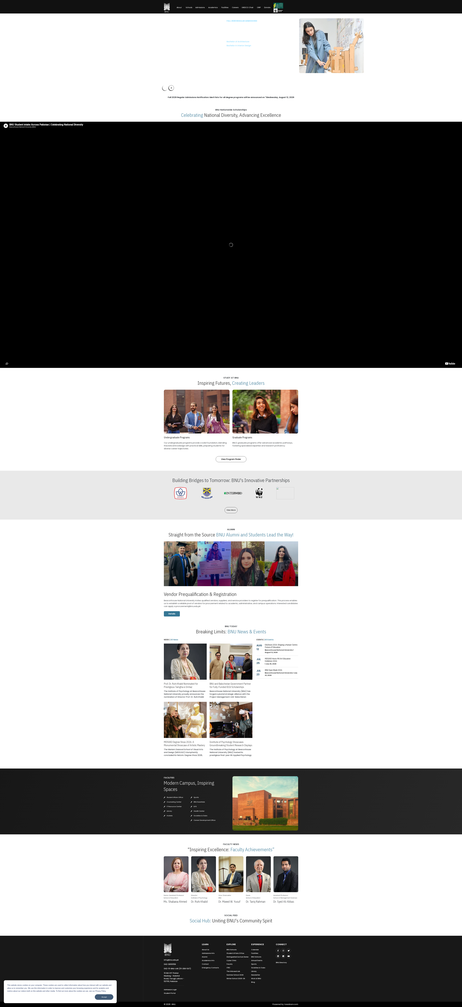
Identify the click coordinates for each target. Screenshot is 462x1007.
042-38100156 (170, 964)
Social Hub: (200, 920)
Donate (267, 7)
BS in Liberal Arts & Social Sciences (178, 41)
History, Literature (175, 49)
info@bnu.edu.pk (171, 960)
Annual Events (256, 960)
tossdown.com (291, 1004)
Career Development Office (204, 820)
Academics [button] (213, 7)
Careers (235, 7)
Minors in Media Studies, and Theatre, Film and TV (181, 45)
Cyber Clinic (231, 960)
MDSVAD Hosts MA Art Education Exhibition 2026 (278, 659)
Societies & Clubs (200, 816)
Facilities (254, 953)
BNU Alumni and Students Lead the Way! (254, 534)
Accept (104, 997)
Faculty (230, 964)
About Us (205, 949)
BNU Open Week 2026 (273, 670)
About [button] (179, 7)
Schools (189, 7)
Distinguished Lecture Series (237, 957)
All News (174, 639)
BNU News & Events (247, 631)
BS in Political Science (172, 54)
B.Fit (195, 806)
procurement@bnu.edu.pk (188, 606)
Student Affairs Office (174, 797)
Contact (205, 964)
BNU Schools (232, 949)
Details (171, 613)
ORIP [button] (259, 7)
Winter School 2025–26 (236, 978)
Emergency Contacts (210, 968)
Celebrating (192, 115)
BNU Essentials (199, 802)
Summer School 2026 (235, 975)
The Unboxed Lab (233, 971)
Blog (253, 982)
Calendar (255, 949)
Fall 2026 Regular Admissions (177, 21)
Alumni (204, 957)
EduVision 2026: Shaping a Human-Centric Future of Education (281, 646)
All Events (269, 639)
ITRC (228, 968)
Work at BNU (256, 978)
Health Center (199, 811)
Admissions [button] (200, 7)
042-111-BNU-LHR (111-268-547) (177, 968)
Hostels (169, 816)
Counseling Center (173, 802)
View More (231, 510)
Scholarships (187, 66)
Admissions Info (208, 953)
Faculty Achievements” (252, 849)
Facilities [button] (224, 7)
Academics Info (208, 960)
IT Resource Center (174, 806)
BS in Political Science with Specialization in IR (183, 58)
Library (169, 811)
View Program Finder (231, 459)
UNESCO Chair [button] (247, 7)
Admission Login (170, 989)
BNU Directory (281, 962)
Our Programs (170, 66)
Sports (196, 797)
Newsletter (255, 975)
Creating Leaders (248, 383)
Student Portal (170, 993)
